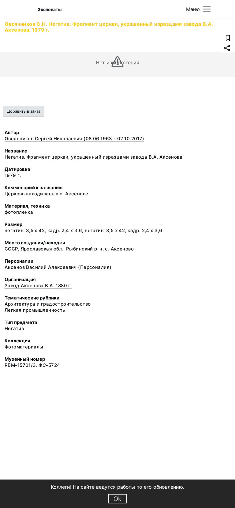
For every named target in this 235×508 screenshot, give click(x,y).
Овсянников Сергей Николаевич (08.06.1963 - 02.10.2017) (74, 138)
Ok (117, 498)
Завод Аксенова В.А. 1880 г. (38, 285)
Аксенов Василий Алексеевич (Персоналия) (58, 267)
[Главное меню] (207, 9)
